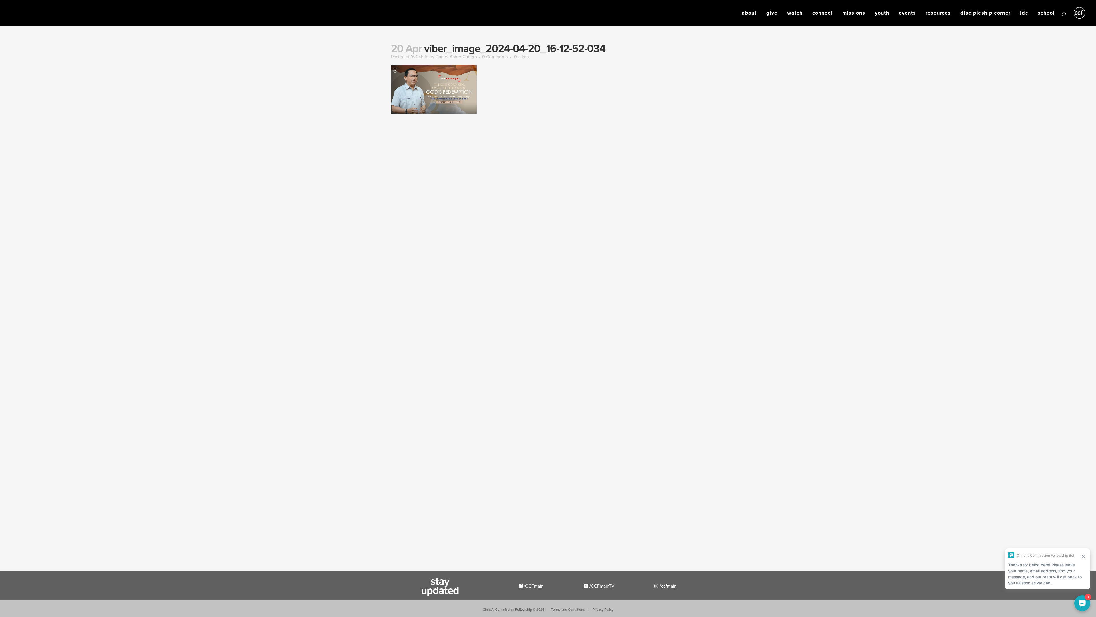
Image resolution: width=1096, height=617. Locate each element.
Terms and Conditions (568, 609)
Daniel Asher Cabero (456, 56)
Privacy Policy (603, 609)
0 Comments (495, 56)
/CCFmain (533, 586)
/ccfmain (667, 586)
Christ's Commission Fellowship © (513, 609)
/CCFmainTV (601, 586)
